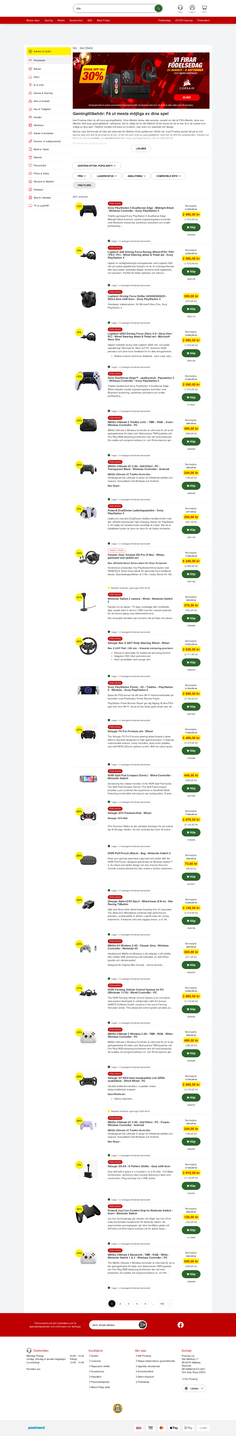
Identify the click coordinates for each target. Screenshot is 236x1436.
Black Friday (103, 20)
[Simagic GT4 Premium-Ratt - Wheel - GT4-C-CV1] (89, 816)
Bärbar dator (33, 20)
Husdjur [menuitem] (38, 117)
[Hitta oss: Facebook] (181, 1325)
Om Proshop (191, 1379)
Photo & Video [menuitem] (41, 173)
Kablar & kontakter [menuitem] (43, 133)
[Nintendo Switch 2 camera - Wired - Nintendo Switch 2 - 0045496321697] (89, 602)
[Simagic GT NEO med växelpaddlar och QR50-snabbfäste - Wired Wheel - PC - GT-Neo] (89, 1081)
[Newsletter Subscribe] (142, 1325)
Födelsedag (164, 20)
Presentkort (203, 20)
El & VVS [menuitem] (39, 85)
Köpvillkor (96, 1376)
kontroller (91, 151)
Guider (94, 1355)
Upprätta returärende (149, 1366)
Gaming (49, 20)
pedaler (96, 138)
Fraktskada (143, 1381)
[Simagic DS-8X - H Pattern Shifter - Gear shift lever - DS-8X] (89, 1169)
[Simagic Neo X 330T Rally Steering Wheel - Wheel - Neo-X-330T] (89, 646)
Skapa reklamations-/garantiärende (156, 1360)
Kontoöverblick (145, 1371)
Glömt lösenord (146, 1376)
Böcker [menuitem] (37, 68)
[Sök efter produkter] (158, 8)
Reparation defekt (100, 1366)
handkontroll (112, 138)
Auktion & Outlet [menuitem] (42, 51)
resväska (182, 151)
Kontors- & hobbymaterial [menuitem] (47, 141)
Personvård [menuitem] (40, 165)
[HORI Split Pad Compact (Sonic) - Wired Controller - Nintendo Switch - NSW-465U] (89, 778)
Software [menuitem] (38, 189)
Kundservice (97, 1371)
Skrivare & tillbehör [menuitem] (44, 181)
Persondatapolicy (100, 1381)
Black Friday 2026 (100, 1387)
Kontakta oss (33, 1369)
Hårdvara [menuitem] (39, 125)
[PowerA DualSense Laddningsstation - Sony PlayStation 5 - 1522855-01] (89, 513)
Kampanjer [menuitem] (39, 60)
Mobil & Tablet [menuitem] (41, 149)
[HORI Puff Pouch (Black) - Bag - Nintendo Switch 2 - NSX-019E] (89, 860)
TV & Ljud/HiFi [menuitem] (41, 205)
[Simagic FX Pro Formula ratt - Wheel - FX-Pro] (89, 734)
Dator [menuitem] (36, 76)
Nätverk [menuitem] (38, 157)
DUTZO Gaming (183, 20)
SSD (89, 20)
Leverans (96, 1360)
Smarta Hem (76, 20)
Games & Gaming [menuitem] (43, 93)
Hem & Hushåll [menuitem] (41, 101)
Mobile (61, 20)
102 (162, 1303)
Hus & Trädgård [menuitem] (42, 109)
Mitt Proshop (144, 1355)
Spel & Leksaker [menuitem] (42, 197)
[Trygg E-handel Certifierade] (117, 1408)
